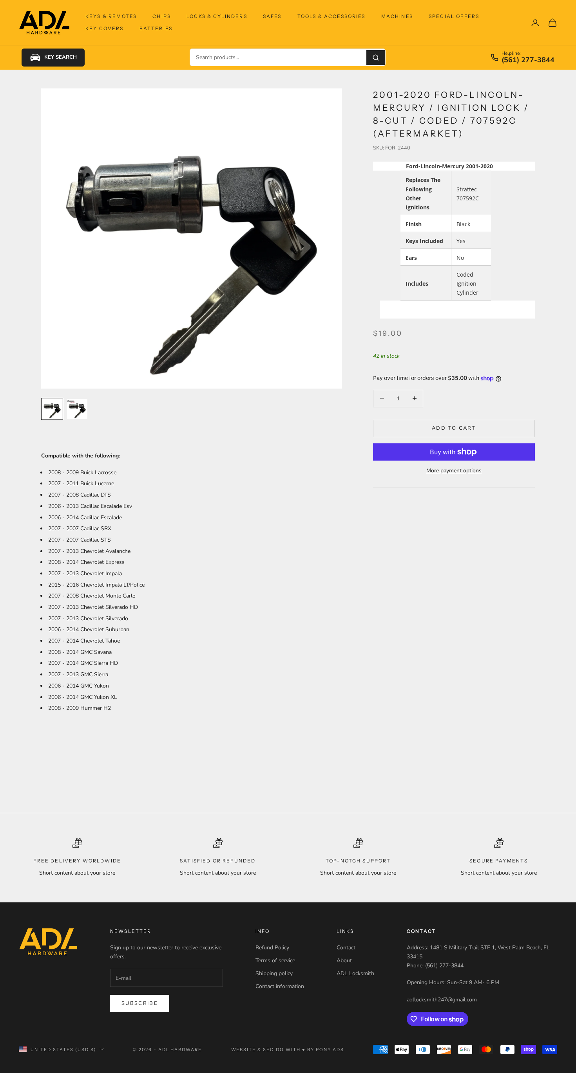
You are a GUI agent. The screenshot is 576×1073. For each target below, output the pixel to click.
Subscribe (139, 1003)
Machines (397, 16)
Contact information (279, 986)
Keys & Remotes (111, 16)
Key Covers (104, 28)
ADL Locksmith (355, 973)
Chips (161, 16)
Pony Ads (330, 1049)
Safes (272, 16)
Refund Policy (272, 947)
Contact (346, 947)
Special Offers (454, 16)
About (344, 960)
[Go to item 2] (77, 409)
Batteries (155, 28)
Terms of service (275, 960)
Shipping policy (274, 973)
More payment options (454, 470)
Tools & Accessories (331, 16)
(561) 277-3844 (528, 60)
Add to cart (454, 428)
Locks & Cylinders (217, 16)
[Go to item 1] (52, 409)
